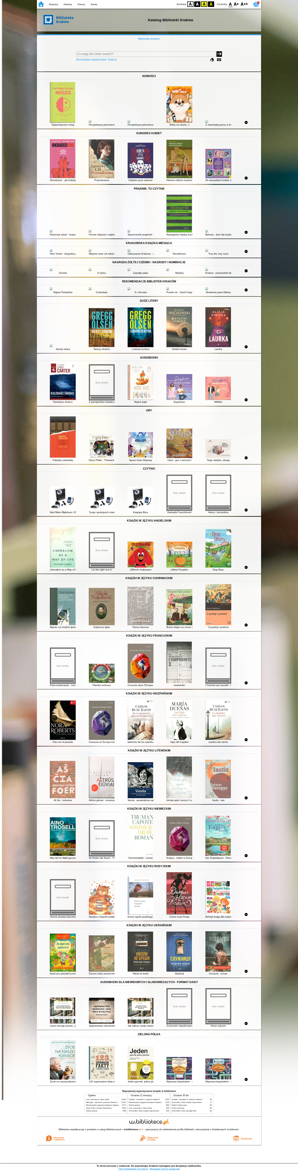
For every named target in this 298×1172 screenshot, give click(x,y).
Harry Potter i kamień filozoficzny (99, 1108)
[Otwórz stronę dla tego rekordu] (63, 102)
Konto (94, 4)
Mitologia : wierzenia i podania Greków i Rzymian (105, 1102)
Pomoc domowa (178, 1108)
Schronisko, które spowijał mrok (184, 1111)
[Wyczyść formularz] (212, 60)
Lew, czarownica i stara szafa (97, 1099)
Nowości (53, 4)
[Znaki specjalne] (219, 60)
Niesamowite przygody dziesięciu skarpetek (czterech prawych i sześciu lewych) (117, 1105)
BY (211, 3)
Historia (68, 4)
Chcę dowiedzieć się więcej (133, 1169)
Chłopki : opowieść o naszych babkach (144, 1099)
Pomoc (81, 4)
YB (204, 3)
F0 (230, 3)
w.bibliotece (132, 1129)
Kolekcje (112, 59)
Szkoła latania (91, 1111)
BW (197, 3)
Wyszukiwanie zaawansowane (91, 59)
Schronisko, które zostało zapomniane (144, 1111)
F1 (236, 3)
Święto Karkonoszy (179, 1105)
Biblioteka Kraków (149, 38)
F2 (244, 3)
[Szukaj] (219, 54)
